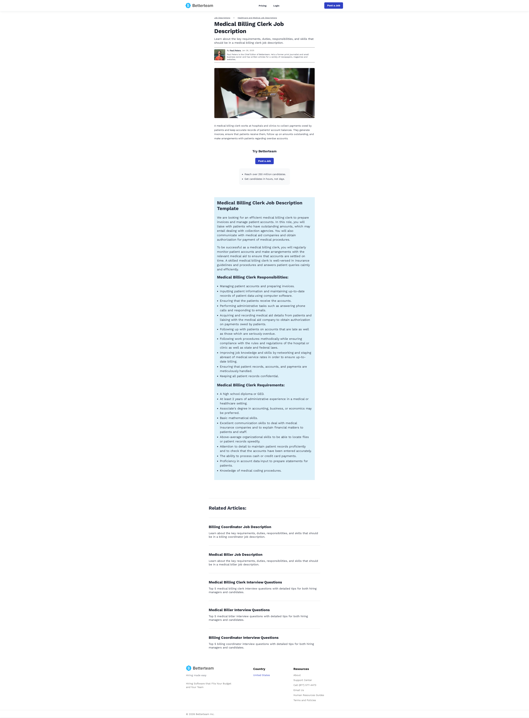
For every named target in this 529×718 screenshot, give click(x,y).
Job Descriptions (222, 18)
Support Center (302, 680)
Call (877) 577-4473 (304, 685)
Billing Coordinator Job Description (240, 527)
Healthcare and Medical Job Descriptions (257, 18)
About (297, 675)
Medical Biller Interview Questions (239, 610)
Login (276, 5)
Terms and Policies (304, 700)
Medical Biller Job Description (235, 554)
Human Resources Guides (308, 695)
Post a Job (333, 5)
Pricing (262, 5)
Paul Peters (235, 50)
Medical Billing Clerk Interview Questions (245, 582)
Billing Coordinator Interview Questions (244, 637)
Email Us (298, 690)
